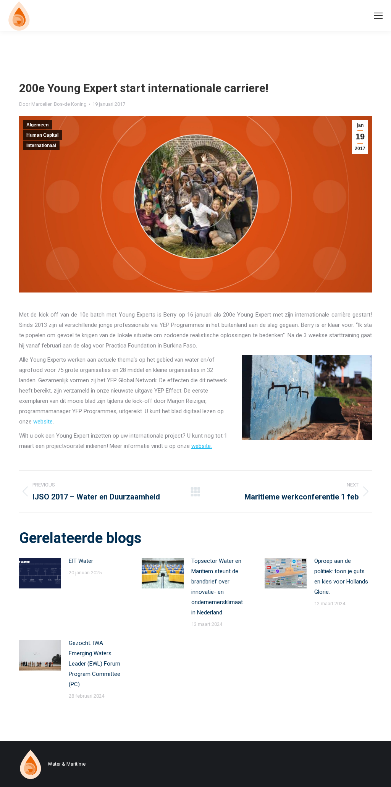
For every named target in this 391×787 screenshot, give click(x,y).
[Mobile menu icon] (378, 16)
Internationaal (41, 145)
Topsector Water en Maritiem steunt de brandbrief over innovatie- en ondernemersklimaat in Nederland (217, 587)
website (43, 421)
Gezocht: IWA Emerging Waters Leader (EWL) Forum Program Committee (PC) (94, 664)
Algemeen (37, 125)
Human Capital (42, 135)
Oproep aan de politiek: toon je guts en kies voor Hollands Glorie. (341, 576)
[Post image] (40, 573)
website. (201, 446)
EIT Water (81, 561)
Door (53, 104)
